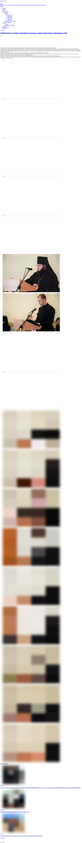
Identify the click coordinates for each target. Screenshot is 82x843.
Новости (4, 9)
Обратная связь (5, 27)
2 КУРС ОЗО (9, 16)
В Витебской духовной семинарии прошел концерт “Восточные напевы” (15, 811)
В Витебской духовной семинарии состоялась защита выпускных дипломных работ (33, 33)
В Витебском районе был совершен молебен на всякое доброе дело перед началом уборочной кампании (21, 835)
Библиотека (5, 28)
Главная (4, 8)
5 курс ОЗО (9, 19)
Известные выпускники (9, 25)
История (4, 23)
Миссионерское (8, 22)
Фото (4, 10)
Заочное (6, 14)
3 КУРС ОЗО (9, 17)
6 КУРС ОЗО (9, 20)
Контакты (4, 26)
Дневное (6, 13)
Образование (5, 12)
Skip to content (3, 0)
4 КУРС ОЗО (9, 18)
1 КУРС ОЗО (9, 15)
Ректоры (6, 24)
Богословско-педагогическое (10, 21)
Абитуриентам (5, 11)
